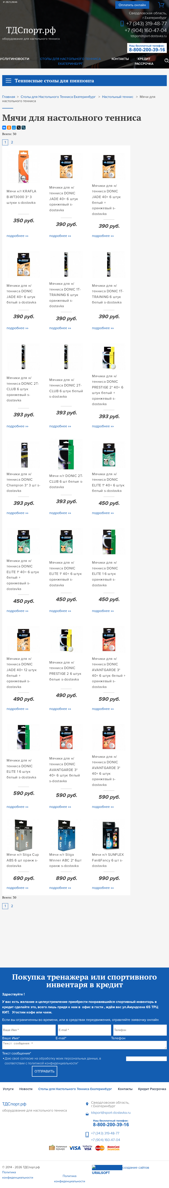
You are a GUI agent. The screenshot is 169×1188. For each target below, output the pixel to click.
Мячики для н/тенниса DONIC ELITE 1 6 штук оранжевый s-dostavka (105, 573)
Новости (21, 59)
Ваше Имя (11, 1038)
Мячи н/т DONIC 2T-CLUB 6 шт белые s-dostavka (66, 481)
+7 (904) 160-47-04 (146, 30)
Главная (8, 97)
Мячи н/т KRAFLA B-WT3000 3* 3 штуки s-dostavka (22, 197)
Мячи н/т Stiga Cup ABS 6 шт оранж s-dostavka (23, 860)
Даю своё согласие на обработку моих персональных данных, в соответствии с (53, 1060)
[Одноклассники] (9, 128)
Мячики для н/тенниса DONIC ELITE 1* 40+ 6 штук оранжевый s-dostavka (65, 573)
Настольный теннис (117, 97)
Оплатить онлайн (132, 5)
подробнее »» (17, 236)
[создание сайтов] (107, 1167)
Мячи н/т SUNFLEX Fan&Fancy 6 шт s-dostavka (108, 860)
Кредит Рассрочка (144, 61)
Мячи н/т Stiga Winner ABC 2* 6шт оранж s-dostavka (65, 860)
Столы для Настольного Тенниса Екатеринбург (70, 61)
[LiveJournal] (24, 128)
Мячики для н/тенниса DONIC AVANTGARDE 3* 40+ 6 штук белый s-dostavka (64, 769)
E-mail (61, 1038)
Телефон (118, 1038)
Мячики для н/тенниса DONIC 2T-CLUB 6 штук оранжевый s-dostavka (23, 389)
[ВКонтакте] (4, 128)
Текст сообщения (16, 1053)
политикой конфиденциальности (52, 1063)
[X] (19, 128)
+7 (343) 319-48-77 (146, 23)
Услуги (6, 59)
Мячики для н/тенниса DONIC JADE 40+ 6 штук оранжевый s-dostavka (63, 198)
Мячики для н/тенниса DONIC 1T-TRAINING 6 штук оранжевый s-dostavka (65, 295)
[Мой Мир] (14, 128)
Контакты (120, 59)
